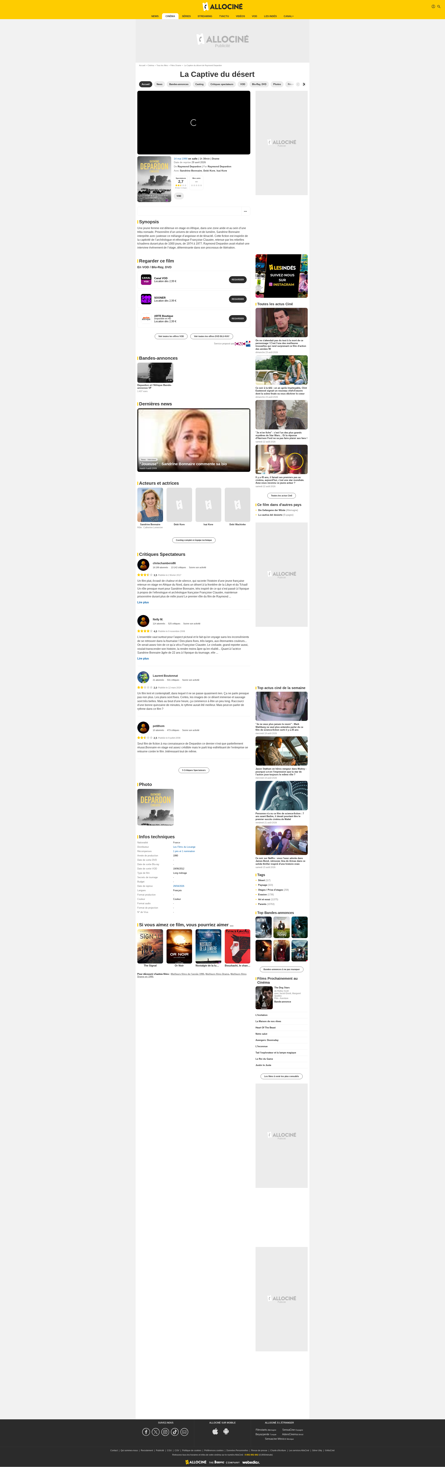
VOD (254, 16)
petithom (158, 726)
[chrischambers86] (143, 565)
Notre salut (261, 1034)
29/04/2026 (178, 886)
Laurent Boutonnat (165, 675)
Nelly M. (158, 619)
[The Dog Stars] (264, 997)
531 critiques (173, 680)
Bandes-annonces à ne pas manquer (282, 969)
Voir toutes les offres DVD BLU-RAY (211, 336)
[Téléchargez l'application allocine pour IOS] (217, 1431)
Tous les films (162, 65)
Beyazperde (262, 1434)
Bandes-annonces (158, 358)
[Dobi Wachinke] (237, 505)
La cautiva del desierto (275, 515)
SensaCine (288, 1429)
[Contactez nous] (184, 1432)
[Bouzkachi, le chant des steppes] (237, 946)
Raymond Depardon (189, 166)
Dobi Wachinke (237, 524)
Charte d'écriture (278, 1450)
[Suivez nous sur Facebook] (146, 1432)
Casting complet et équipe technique (194, 540)
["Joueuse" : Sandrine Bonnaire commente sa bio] (193, 440)
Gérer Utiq (317, 1450)
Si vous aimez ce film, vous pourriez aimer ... (186, 924)
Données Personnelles (237, 1450)
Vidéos (240, 16)
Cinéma (170, 16)
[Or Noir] (179, 946)
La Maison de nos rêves (268, 1021)
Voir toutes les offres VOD (171, 336)
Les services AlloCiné (299, 1450)
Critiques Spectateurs (162, 554)
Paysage (265, 885)
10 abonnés (159, 730)
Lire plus (143, 602)
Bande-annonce (282, 1001)
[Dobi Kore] (179, 505)
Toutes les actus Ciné (281, 495)
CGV (177, 1450)
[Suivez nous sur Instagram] (165, 1432)
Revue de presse (259, 1450)
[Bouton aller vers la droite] (304, 84)
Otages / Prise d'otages (273, 890)
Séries (186, 16)
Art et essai (268, 899)
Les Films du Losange (184, 847)
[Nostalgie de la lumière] (208, 946)
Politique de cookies (191, 1450)
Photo (145, 784)
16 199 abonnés (161, 567)
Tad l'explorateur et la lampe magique (276, 1052)
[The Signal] (150, 946)
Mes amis (196, 178)
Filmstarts (261, 1429)
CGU (169, 1450)
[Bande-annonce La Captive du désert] (154, 179)
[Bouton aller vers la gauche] (298, 84)
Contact (114, 1450)
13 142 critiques (179, 567)
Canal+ (289, 16)
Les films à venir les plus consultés (281, 1076)
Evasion (266, 894)
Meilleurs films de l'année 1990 (187, 974)
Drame (215, 158)
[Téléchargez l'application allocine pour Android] (228, 1431)
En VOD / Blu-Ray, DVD (154, 267)
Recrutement (147, 1450)
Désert (264, 880)
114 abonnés (159, 623)
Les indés (270, 16)
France (176, 842)
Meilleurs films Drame (217, 974)
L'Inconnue (262, 1046)
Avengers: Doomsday (267, 1040)
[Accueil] (222, 6)
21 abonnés (159, 680)
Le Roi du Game (264, 1059)
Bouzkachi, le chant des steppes (244, 965)
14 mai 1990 (181, 158)
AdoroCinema (290, 1434)
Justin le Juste (263, 1065)
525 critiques (174, 623)
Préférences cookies (214, 1450)
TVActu (224, 16)
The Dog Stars (282, 987)
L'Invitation (262, 1015)
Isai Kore (222, 170)
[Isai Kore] (208, 505)
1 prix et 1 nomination (184, 851)
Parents (266, 904)
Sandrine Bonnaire (191, 170)
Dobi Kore (209, 170)
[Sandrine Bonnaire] (150, 505)
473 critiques (173, 730)
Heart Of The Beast (266, 1027)
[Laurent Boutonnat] (143, 677)
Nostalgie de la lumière (209, 965)
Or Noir (179, 965)
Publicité (160, 1450)
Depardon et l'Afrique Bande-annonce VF (154, 386)
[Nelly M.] (143, 621)
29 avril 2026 (199, 162)
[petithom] (143, 728)
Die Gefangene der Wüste (278, 510)
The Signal (150, 965)
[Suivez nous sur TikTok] (175, 1432)
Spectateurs (181, 178)
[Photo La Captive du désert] (155, 807)
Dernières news (155, 403)
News (155, 16)
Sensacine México (275, 1438)
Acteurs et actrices (159, 483)
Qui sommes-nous (129, 1450)
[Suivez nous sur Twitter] (156, 1432)
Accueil (142, 65)
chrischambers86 (164, 563)
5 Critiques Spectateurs (194, 770)
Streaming (205, 16)
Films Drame (175, 65)
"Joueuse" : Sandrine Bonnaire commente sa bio (183, 464)
